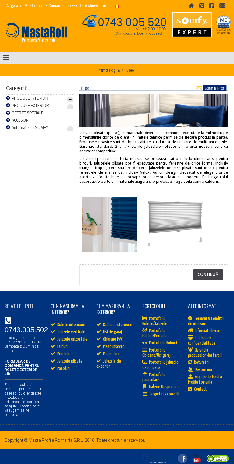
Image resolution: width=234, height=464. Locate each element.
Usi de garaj (112, 332)
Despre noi (203, 369)
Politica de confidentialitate (201, 340)
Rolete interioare (71, 324)
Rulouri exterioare (117, 324)
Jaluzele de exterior (108, 364)
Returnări (201, 362)
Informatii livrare (208, 330)
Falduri (62, 346)
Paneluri (63, 368)
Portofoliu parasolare (153, 377)
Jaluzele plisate (70, 361)
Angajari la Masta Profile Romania (205, 379)
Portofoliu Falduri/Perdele (154, 333)
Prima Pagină (109, 70)
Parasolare (111, 354)
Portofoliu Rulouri (163, 343)
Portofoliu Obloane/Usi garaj (156, 353)
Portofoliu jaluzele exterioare (160, 365)
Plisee (129, 70)
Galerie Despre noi (164, 386)
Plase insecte (114, 346)
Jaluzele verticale (71, 332)
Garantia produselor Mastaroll (205, 353)
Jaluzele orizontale (72, 339)
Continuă (208, 274)
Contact (200, 389)
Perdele (63, 354)
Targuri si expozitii (164, 394)
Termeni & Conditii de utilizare (206, 321)
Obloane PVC (113, 339)
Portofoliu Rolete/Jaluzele (154, 321)
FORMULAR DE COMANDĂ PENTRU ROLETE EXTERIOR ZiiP (22, 367)
